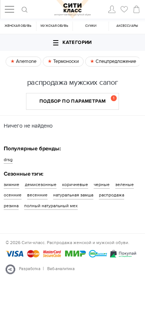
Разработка (30, 268)
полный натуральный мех (51, 205)
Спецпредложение (115, 61)
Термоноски (65, 61)
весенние (37, 195)
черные (102, 184)
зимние (11, 184)
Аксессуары (127, 26)
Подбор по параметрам (77, 100)
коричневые (75, 184)
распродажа (111, 195)
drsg (8, 159)
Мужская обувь (54, 26)
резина (11, 205)
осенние (13, 195)
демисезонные (41, 184)
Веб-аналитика (61, 268)
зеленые (124, 184)
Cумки (90, 26)
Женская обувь (17, 26)
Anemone (25, 61)
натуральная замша (73, 195)
